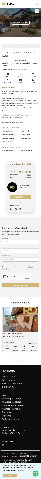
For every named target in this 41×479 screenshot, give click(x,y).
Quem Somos (8, 376)
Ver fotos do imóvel (20, 23)
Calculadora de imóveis (13, 405)
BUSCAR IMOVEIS (20, 285)
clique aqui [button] (20, 470)
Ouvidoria (6, 416)
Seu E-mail (5, 247)
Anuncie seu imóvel (11, 409)
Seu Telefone (6, 256)
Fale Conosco (8, 380)
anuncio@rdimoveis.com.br (15, 430)
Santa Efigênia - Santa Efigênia (23, 53)
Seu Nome (5, 238)
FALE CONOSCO (22, 46)
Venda (9, 53)
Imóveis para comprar (12, 398)
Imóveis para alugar (11, 402)
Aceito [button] (10, 475)
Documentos (8, 412)
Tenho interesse (20, 197)
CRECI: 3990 (8, 387)
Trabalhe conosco (11, 419)
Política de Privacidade (13, 383)
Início (3, 53)
